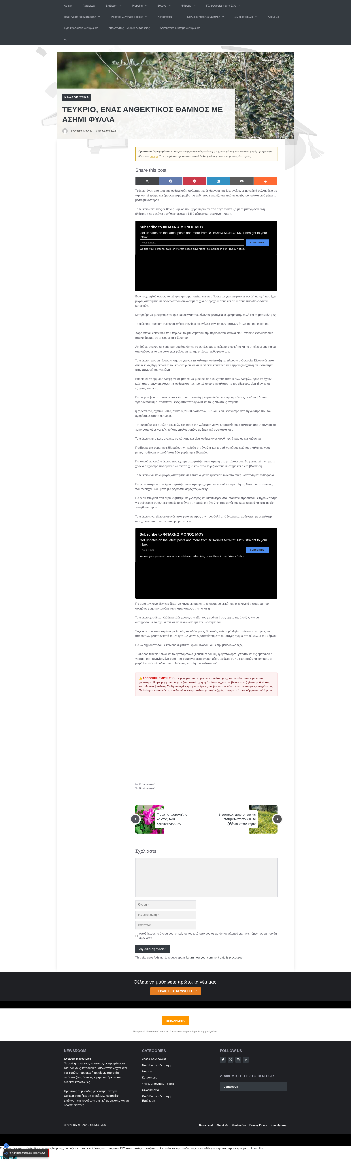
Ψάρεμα (186, 5)
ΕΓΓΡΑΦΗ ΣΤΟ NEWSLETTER (175, 991)
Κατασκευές (165, 16)
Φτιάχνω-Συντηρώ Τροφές (127, 16)
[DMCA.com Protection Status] (8, 1158)
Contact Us (231, 1086)
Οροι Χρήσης (279, 1125)
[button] (65, 39)
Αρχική (68, 5)
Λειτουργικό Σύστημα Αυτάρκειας (180, 27)
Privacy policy (258, 1125)
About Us (273, 16)
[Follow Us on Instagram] (238, 1060)
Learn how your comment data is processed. (214, 957)
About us (222, 1125)
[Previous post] (135, 819)
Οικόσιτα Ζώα (150, 1089)
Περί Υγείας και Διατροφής (80, 16)
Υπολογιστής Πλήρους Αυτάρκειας (129, 27)
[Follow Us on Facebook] (223, 1060)
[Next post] (277, 819)
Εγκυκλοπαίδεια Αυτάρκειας (81, 27)
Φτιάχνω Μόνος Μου (77, 1058)
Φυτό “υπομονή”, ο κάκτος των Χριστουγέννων (171, 819)
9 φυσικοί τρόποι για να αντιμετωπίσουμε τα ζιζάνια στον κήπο (237, 819)
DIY (66, 1068)
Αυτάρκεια (89, 5)
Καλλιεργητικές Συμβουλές (203, 16)
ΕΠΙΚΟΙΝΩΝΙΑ (175, 1020)
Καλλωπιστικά (76, 97)
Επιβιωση (111, 5)
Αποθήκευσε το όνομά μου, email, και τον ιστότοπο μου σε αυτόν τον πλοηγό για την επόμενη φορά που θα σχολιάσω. (208, 936)
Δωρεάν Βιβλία (244, 16)
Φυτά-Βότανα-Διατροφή (156, 1065)
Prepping (137, 5)
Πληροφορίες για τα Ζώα (221, 5)
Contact (237, 1125)
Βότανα (162, 5)
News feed (206, 1125)
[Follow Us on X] (230, 1060)
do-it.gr (154, 156)
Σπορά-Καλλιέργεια (154, 1058)
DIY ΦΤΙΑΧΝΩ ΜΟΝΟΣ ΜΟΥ (89, 1125)
